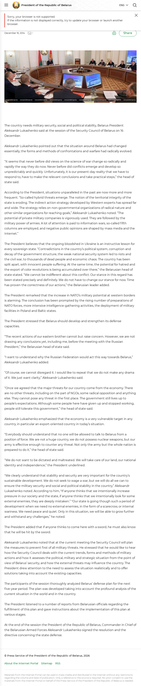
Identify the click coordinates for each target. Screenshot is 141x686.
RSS (57, 663)
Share (127, 33)
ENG (121, 5)
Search (134, 5)
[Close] (136, 15)
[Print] (114, 33)
